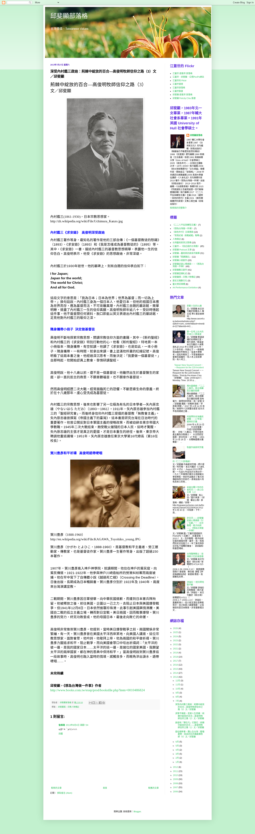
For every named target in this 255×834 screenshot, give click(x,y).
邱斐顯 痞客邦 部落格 (182, 94)
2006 (175, 791)
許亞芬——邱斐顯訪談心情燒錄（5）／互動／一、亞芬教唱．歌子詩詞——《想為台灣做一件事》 (196, 524)
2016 (175, 665)
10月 (178, 689)
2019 (175, 652)
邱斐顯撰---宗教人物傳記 (68, 707)
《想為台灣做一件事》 (183, 228)
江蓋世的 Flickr (179, 80)
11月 (178, 684)
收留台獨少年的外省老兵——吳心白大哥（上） (195, 490)
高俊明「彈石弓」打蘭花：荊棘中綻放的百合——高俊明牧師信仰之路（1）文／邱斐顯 (189, 725)
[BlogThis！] (93, 702)
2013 (175, 677)
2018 (175, 657)
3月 (177, 754)
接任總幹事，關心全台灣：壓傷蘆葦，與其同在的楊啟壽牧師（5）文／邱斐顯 (189, 734)
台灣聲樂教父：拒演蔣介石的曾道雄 (195, 555)
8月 (177, 697)
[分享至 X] (97, 702)
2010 (175, 775)
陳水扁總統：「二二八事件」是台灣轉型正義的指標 (196, 388)
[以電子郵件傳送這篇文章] (90, 702)
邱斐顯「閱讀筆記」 (182, 257)
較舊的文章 (153, 788)
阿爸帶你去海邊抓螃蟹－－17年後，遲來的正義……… (195, 419)
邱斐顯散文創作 (180, 270)
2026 (175, 628)
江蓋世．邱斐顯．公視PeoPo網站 (188, 77)
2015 (175, 669)
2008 (175, 783)
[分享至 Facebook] (100, 702)
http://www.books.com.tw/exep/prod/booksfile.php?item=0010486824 (97, 690)
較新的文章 (56, 788)
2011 (175, 771)
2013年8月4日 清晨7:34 (77, 725)
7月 (177, 701)
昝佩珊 (62, 725)
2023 (175, 640)
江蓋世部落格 (179, 87)
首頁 (105, 788)
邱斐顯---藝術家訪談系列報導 (186, 253)
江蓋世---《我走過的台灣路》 (186, 246)
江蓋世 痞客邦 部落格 (182, 73)
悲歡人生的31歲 (194, 306)
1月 (177, 762)
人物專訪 (177, 239)
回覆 (61, 734)
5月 (177, 746)
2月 (177, 758)
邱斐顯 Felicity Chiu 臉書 (184, 98)
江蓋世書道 (178, 84)
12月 (178, 680)
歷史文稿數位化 (180, 280)
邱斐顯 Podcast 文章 (182, 250)
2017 (175, 661)
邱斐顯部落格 (69, 16)
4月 (177, 750)
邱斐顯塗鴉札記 (180, 273)
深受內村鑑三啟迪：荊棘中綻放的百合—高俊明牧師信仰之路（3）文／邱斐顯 (189, 707)
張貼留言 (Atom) (64, 793)
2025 (175, 632)
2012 (175, 767)
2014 (175, 673)
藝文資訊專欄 (179, 284)
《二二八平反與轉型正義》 (185, 225)
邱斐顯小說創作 (180, 260)
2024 (175, 636)
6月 (177, 742)
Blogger (137, 811)
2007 (175, 787)
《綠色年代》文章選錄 (183, 232)
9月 (177, 693)
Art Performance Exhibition (185, 287)
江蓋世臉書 (178, 91)
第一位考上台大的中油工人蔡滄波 (195, 333)
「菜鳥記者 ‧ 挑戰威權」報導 (186, 235)
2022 (175, 644)
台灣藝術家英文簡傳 (182, 242)
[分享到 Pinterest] (103, 702)
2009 (175, 779)
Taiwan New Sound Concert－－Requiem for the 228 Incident (189, 366)
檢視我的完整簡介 (178, 208)
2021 (175, 648)
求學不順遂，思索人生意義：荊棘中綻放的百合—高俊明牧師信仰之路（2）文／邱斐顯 (189, 716)
